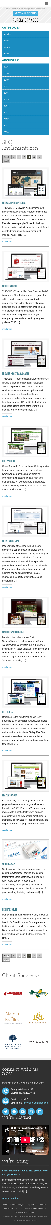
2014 (6, 105)
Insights (7, 34)
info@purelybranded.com (35, 1103)
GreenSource (8, 461)
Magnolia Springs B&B (13, 632)
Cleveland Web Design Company (14, 1216)
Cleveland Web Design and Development (19, 9)
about (18, 1209)
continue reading (10, 1198)
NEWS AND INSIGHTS (26, 13)
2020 (6, 73)
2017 (6, 86)
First (6, 157)
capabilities (32, 1205)
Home (5, 1205)
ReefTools (7, 712)
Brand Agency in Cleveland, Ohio (36, 1216)
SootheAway (8, 864)
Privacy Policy (38, 1209)
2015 (6, 99)
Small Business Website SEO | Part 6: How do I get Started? (24, 1172)
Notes (7, 47)
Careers (27, 1209)
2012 (6, 118)
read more (7, 241)
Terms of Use (20, 1212)
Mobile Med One (10, 286)
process (43, 1205)
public (6, 53)
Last (6, 161)
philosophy (8, 1209)
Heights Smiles (9, 909)
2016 (6, 92)
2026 (6, 66)
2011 (6, 125)
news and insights (17, 1205)
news (6, 40)
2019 (6, 79)
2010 (6, 132)
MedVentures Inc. (11, 541)
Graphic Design (39, 9)
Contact (32, 1212)
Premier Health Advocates (15, 373)
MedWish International (14, 203)
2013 (6, 112)
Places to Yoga (9, 795)
